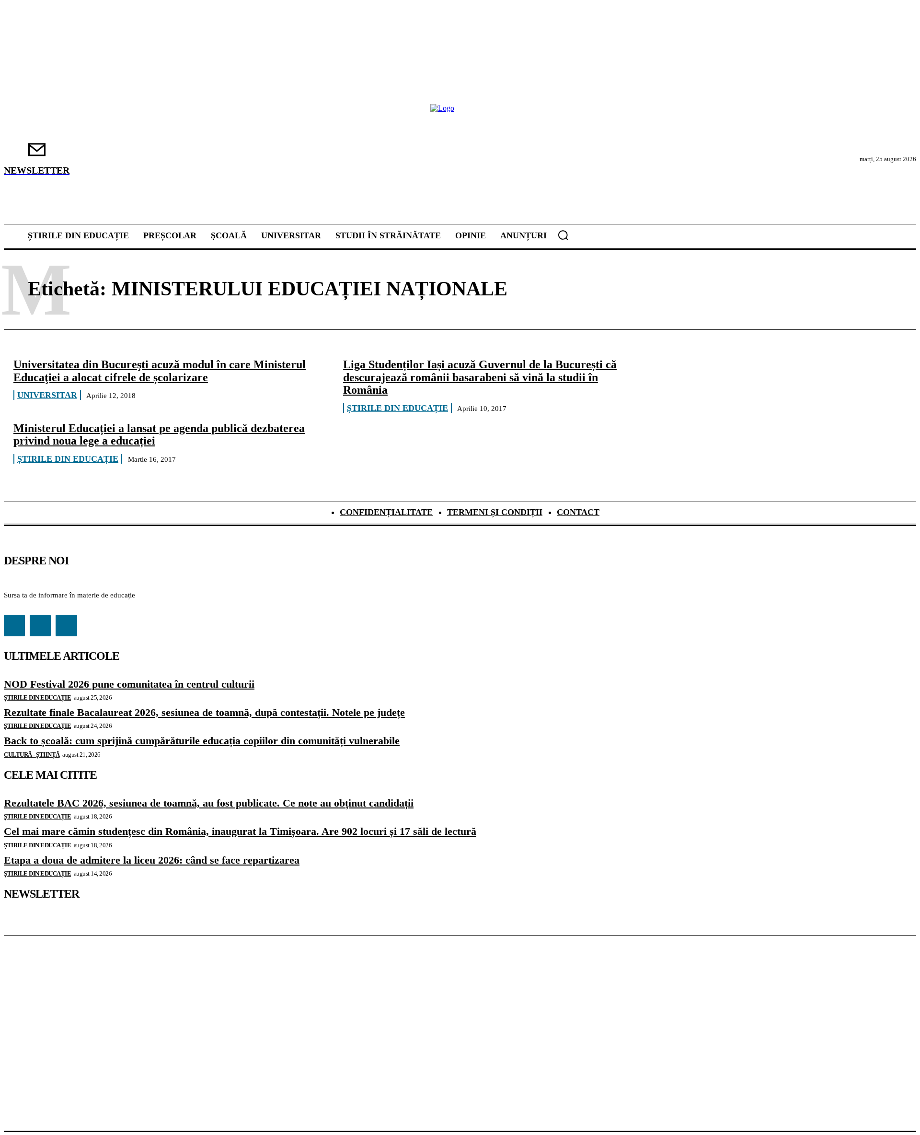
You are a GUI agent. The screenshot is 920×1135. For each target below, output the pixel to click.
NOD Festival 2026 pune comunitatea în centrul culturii (129, 684)
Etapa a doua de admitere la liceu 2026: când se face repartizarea (151, 860)
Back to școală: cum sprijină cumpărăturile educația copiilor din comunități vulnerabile (202, 741)
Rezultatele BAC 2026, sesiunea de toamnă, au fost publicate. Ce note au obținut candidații (209, 803)
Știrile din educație (397, 408)
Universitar (47, 395)
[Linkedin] (40, 625)
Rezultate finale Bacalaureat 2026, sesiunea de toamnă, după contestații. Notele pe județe (204, 712)
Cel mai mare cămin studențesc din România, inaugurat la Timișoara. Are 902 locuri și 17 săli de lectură (240, 831)
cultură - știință (32, 754)
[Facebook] (14, 625)
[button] (563, 234)
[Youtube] (66, 625)
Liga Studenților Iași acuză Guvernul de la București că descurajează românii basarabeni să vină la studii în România (480, 377)
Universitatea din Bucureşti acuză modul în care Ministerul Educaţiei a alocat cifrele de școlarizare (159, 370)
